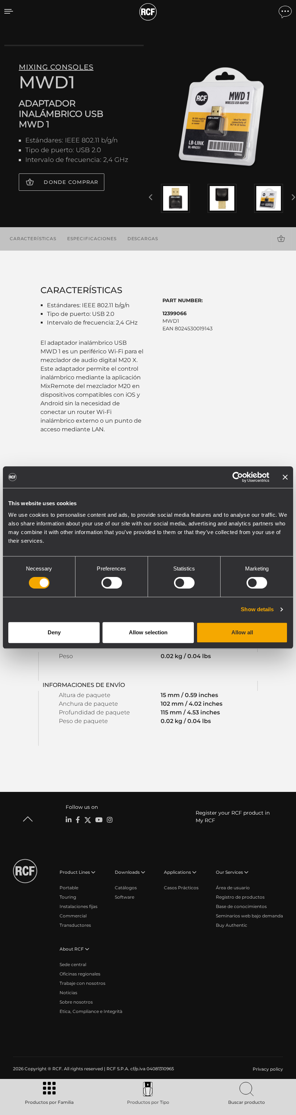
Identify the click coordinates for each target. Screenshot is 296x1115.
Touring (68, 897)
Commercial (73, 915)
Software (124, 897)
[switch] (111, 583)
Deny (54, 632)
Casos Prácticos (181, 887)
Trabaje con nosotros (82, 983)
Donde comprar (71, 182)
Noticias (68, 992)
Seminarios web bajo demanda (249, 915)
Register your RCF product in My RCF (233, 817)
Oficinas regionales (80, 974)
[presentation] (150, 197)
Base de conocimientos (241, 906)
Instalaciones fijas (78, 906)
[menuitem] (267, 1069)
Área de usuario (233, 887)
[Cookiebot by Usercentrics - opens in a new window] (237, 477)
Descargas (142, 238)
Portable (69, 887)
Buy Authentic (231, 925)
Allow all (242, 632)
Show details (257, 609)
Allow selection (148, 632)
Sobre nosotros (76, 1002)
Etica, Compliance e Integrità (91, 1011)
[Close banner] (285, 477)
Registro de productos (240, 897)
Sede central (73, 964)
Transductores (75, 925)
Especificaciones (92, 238)
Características (33, 238)
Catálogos (126, 887)
